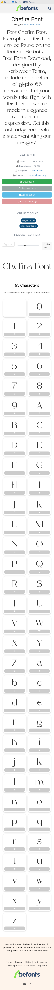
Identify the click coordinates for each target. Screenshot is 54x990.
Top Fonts (42, 965)
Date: (22, 161)
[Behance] (24, 984)
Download (28, 181)
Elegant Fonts (28, 220)
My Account (30, 2)
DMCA (28, 962)
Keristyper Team (32, 24)
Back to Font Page (28, 201)
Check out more (28, 188)
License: (19, 175)
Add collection (28, 194)
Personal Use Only (37, 175)
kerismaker (37, 170)
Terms (9, 962)
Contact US (29, 965)
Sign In (5, 2)
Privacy (18, 962)
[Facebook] (30, 984)
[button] (50, 9)
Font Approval (15, 965)
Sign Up (16, 2)
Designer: (22, 170)
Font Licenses (40, 962)
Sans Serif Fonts (28, 226)
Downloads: (25, 166)
